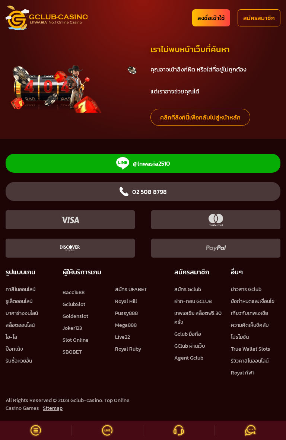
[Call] (178, 430)
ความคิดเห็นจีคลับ (250, 325)
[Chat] (250, 430)
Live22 (122, 337)
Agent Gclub (188, 358)
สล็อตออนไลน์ (20, 325)
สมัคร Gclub (187, 289)
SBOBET (72, 352)
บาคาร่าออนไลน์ (22, 313)
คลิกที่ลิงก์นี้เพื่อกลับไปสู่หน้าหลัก (200, 117)
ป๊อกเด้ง (14, 349)
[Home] (47, 18)
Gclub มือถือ (187, 334)
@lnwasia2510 (151, 163)
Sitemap (53, 408)
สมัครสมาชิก (259, 17)
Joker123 (72, 328)
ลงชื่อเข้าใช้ (211, 17)
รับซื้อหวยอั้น (19, 361)
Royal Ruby (128, 349)
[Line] (107, 430)
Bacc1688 (74, 292)
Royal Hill (126, 301)
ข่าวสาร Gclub (246, 289)
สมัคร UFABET (131, 289)
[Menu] (36, 430)
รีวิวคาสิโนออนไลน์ (249, 361)
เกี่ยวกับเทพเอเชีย (249, 313)
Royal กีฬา (242, 373)
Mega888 (126, 325)
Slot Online (76, 340)
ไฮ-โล (11, 337)
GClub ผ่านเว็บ (189, 346)
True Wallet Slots (250, 349)
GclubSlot (74, 304)
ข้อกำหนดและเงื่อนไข (252, 301)
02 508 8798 (149, 191)
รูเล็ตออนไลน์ (19, 301)
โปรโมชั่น (240, 337)
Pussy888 (126, 313)
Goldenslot (75, 316)
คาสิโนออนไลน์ (20, 289)
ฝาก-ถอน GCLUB (193, 301)
